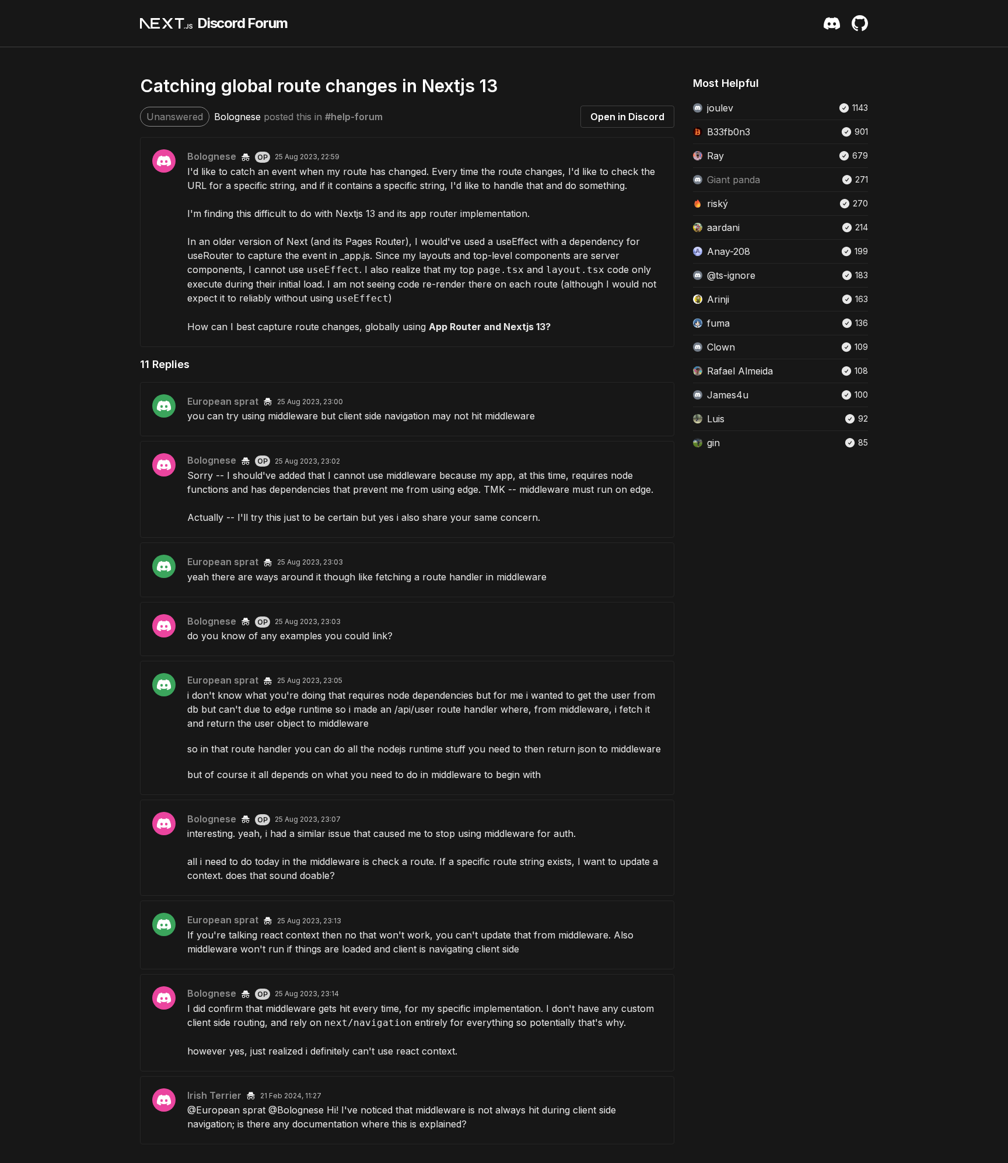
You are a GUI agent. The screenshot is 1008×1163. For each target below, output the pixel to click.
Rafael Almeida (740, 371)
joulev (720, 108)
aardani (723, 227)
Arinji (718, 299)
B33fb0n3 (728, 132)
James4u (727, 395)
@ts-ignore (731, 275)
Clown (721, 347)
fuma (718, 323)
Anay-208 (728, 251)
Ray (715, 156)
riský (717, 203)
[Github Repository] (860, 23)
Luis (715, 419)
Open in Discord (627, 116)
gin (713, 443)
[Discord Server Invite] (832, 23)
